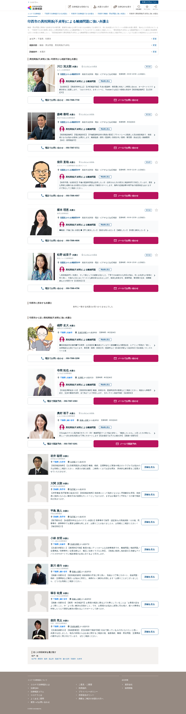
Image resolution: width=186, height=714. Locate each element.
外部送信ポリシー (86, 695)
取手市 (62, 489)
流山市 (51, 659)
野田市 (40, 659)
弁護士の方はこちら (149, 2)
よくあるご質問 (37, 698)
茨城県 (56, 489)
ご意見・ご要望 (85, 684)
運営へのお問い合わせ (40, 702)
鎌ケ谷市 (70, 420)
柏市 (45, 659)
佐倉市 (69, 332)
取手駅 (73, 489)
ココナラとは (36, 695)
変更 (155, 39)
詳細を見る (150, 467)
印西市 (63, 74)
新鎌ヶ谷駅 (84, 420)
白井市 (62, 462)
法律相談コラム (37, 692)
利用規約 (82, 688)
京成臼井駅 (82, 332)
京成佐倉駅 (75, 626)
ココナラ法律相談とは (40, 684)
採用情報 (128, 688)
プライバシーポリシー (88, 692)
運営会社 (128, 684)
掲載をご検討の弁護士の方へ (91, 698)
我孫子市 (58, 659)
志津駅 (81, 378)
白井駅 (73, 462)
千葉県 (63, 332)
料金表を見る (105, 81)
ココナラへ (34, 2)
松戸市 (34, 659)
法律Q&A (34, 688)
